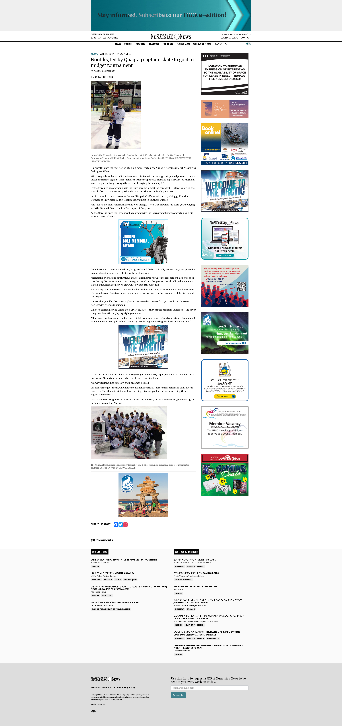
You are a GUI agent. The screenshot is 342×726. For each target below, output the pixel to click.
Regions (140, 44)
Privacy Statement (101, 687)
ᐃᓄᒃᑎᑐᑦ (219, 44)
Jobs (93, 37)
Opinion (168, 44)
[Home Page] (171, 36)
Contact (246, 37)
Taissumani (183, 44)
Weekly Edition (202, 44)
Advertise (113, 37)
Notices (102, 37)
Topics (128, 44)
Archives (226, 37)
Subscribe (178, 695)
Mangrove (100, 704)
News (118, 44)
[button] (93, 711)
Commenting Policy (124, 687)
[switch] (248, 43)
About (235, 37)
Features (154, 44)
